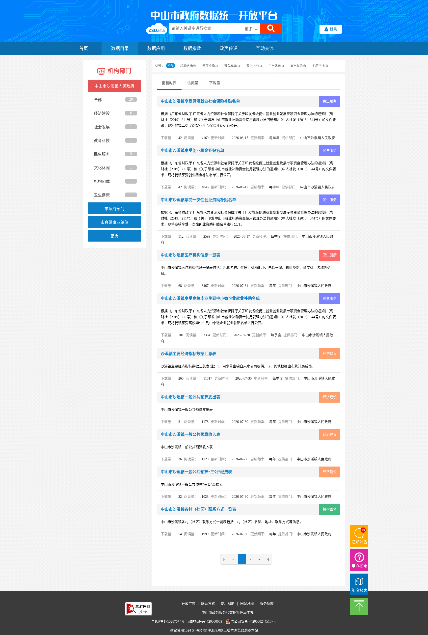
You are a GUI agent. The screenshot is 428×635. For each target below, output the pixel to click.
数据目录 (120, 48)
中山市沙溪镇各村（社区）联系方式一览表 (198, 509)
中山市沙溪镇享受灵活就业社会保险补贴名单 (200, 101)
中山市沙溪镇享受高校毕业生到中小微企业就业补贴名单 (210, 298)
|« (224, 559)
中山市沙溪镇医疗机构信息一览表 (190, 255)
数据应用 (156, 48)
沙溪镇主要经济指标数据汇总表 (188, 354)
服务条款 (267, 604)
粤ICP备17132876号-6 (167, 621)
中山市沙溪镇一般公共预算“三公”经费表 (196, 472)
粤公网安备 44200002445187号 (254, 621)
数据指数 (192, 48)
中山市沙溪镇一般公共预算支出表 (190, 397)
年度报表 (359, 590)
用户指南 (359, 566)
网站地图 (247, 604)
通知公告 (359, 542)
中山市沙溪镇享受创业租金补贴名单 (192, 150)
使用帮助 (228, 604)
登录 (333, 29)
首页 (83, 48)
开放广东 (188, 604)
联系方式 (208, 604)
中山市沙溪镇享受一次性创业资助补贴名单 (198, 200)
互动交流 (265, 48)
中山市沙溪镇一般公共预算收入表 (190, 434)
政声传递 (229, 48)
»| (268, 559)
